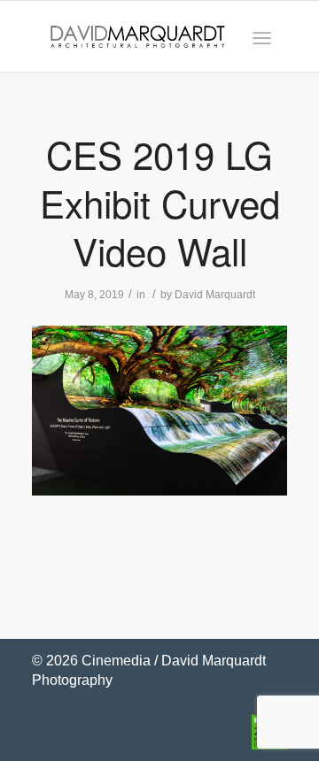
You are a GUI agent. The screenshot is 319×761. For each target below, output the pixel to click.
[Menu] (262, 36)
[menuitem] (262, 36)
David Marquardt (215, 294)
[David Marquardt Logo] (137, 36)
